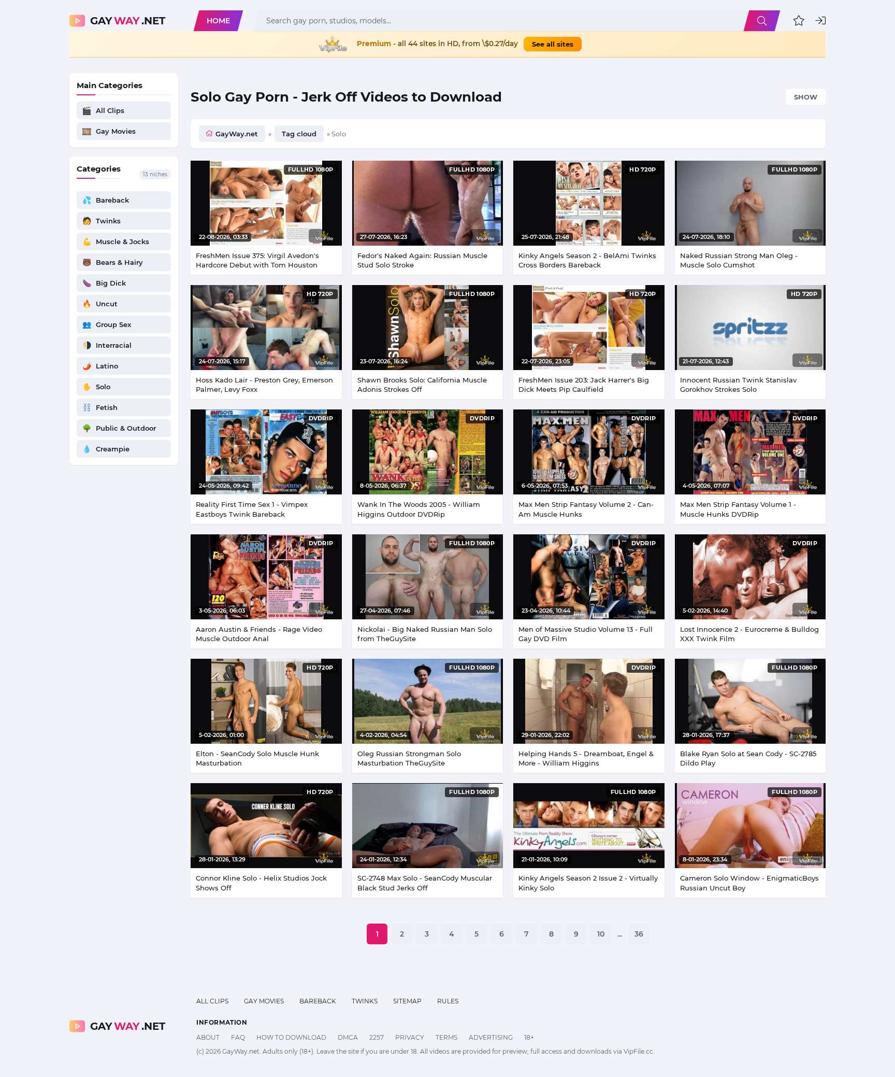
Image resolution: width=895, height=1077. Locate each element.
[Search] (761, 20)
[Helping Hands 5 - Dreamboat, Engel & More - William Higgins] (589, 701)
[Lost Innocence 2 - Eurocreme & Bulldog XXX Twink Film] (750, 576)
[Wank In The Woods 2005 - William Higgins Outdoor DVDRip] (427, 451)
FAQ (238, 1037)
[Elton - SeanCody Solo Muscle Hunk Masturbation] (266, 701)
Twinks (365, 1001)
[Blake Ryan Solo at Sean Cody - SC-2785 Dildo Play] (750, 701)
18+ (529, 1037)
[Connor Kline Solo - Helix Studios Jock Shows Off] (266, 825)
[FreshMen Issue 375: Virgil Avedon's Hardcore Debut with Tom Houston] (266, 203)
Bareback (317, 1001)
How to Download (291, 1037)
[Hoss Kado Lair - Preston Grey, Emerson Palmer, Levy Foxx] (266, 327)
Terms (446, 1037)
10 (600, 934)
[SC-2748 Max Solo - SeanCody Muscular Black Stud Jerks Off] (427, 825)
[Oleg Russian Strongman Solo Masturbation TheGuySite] (427, 701)
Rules (447, 1001)
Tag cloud (299, 134)
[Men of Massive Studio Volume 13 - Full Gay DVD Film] (589, 576)
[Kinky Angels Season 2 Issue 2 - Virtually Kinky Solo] (589, 825)
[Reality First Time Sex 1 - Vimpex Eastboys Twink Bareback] (266, 451)
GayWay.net (236, 134)
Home (218, 20)
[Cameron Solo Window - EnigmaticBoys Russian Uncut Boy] (750, 825)
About (208, 1037)
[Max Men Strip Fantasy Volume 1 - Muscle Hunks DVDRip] (750, 451)
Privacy (409, 1037)
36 (638, 934)
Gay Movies (264, 1001)
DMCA (348, 1037)
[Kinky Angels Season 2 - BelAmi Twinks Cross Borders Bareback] (589, 203)
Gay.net (127, 21)
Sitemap (407, 1001)
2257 (376, 1037)
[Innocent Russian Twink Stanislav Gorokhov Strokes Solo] (750, 327)
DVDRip (321, 418)
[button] (799, 21)
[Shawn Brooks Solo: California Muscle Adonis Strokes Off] (427, 327)
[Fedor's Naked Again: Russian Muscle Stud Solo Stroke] (427, 203)
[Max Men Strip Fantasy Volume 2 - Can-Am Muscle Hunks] (589, 451)
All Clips (212, 1001)
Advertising (491, 1037)
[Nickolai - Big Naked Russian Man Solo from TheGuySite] (427, 576)
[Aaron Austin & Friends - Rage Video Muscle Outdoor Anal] (266, 576)
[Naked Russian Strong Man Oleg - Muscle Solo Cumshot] (750, 203)
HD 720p (642, 169)
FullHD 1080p (311, 169)
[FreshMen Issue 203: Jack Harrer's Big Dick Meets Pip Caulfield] (589, 327)
